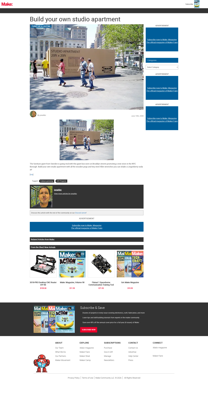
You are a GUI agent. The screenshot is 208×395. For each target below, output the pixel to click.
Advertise (132, 352)
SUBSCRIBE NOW (88, 329)
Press (130, 360)
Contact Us (133, 347)
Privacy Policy (74, 377)
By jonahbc (41, 115)
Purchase (108, 347)
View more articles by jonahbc (65, 193)
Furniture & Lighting (41, 26)
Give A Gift (108, 352)
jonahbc (58, 189)
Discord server (80, 213)
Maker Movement (62, 360)
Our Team (59, 347)
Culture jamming (46, 181)
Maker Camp (85, 360)
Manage (107, 356)
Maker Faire (85, 352)
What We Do (60, 352)
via (31, 174)
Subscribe (189, 4)
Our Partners (60, 356)
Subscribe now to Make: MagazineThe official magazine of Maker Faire (86, 226)
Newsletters (109, 360)
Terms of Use (87, 377)
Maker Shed (85, 356)
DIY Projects (61, 181)
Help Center (133, 356)
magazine (87, 347)
